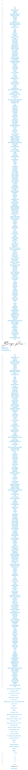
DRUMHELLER (14, 88)
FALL (15, 104)
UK (15, 302)
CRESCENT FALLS (15, 78)
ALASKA (15, 11)
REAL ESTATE (15, 243)
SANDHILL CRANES (15, 262)
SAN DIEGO (15, 260)
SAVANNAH (15, 266)
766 (15, 8)
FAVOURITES (15, 107)
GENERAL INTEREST (15, 125)
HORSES (15, 154)
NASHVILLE (15, 203)
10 (15, 758)
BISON (14, 38)
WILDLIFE (15, 325)
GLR (15, 128)
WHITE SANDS (14, 322)
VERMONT (14, 306)
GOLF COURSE (15, 134)
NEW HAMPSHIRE (15, 208)
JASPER (15, 164)
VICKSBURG (15, 308)
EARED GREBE (14, 92)
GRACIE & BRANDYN (15, 137)
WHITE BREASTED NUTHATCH (15, 320)
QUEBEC (15, 239)
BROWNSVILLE (14, 47)
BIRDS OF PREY (15, 37)
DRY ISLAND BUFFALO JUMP (15, 89)
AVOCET (15, 21)
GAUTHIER (15, 122)
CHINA (14, 65)
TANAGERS (15, 290)
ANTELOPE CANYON (15, 14)
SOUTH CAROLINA (14, 272)
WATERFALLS (15, 316)
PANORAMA (15, 226)
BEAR (15, 30)
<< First (15, 753)
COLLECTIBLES (15, 72)
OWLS (14, 225)
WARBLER (14, 312)
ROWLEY (15, 253)
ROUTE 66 (14, 252)
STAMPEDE (15, 279)
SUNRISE (15, 283)
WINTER (15, 326)
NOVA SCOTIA (15, 219)
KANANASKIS (15, 166)
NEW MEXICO (15, 209)
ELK (15, 98)
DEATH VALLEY (15, 84)
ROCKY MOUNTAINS (15, 249)
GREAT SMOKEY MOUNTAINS (15, 142)
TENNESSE (15, 293)
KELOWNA (14, 168)
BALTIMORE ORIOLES (15, 24)
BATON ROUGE (15, 27)
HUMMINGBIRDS (15, 156)
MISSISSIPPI (15, 192)
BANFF (15, 25)
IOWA (15, 162)
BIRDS (14, 35)
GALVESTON (15, 119)
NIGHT (15, 215)
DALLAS (15, 81)
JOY (15, 165)
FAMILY (15, 105)
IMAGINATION (15, 159)
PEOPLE (15, 231)
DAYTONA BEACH (15, 82)
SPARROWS (15, 275)
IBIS (15, 158)
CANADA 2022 (15, 54)
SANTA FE (14, 263)
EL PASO (15, 95)
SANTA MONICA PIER (15, 265)
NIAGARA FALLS (15, 213)
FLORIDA (15, 114)
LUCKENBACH (15, 186)
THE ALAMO (15, 299)
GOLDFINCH (15, 131)
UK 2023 (15, 303)
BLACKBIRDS (15, 40)
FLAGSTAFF (15, 111)
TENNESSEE (15, 295)
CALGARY (15, 51)
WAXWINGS (15, 317)
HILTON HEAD (15, 149)
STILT (15, 280)
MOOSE (15, 198)
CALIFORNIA (15, 52)
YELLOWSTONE (15, 333)
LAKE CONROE (15, 175)
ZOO (15, 339)
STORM (15, 282)
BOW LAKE (15, 44)
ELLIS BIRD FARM (15, 101)
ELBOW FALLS (14, 97)
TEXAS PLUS (15, 298)
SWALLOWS (15, 286)
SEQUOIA (15, 270)
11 (15, 760)
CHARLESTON (15, 62)
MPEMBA (15, 201)
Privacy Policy (14, 768)
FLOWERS (14, 115)
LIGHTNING (15, 182)
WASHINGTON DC (15, 315)
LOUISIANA (15, 185)
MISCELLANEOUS (15, 191)
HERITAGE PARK (15, 146)
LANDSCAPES (15, 178)
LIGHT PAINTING (15, 181)
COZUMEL (14, 77)
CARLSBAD (15, 60)
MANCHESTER (14, 188)
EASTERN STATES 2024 (15, 94)
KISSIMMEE (15, 171)
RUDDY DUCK (15, 255)
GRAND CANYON (15, 138)
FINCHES (15, 108)
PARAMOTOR (15, 228)
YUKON (15, 336)
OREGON (15, 222)
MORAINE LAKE (15, 199)
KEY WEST (14, 169)
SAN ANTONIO (14, 259)
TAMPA (15, 289)
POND (14, 235)
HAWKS (15, 145)
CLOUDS (15, 70)
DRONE (15, 87)
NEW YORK (15, 212)
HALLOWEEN (15, 144)
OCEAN (15, 221)
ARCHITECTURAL (15, 15)
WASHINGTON (15, 313)
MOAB (14, 194)
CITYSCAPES (15, 68)
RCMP (14, 242)
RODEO (15, 251)
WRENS (15, 329)
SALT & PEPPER (15, 258)
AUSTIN (15, 20)
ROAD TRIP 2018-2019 (15, 248)
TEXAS (15, 296)
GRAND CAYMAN (15, 139)
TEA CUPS (14, 292)
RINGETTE (14, 246)
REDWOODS (15, 245)
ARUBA (15, 18)
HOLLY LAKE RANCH (15, 151)
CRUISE (15, 80)
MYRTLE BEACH (15, 202)
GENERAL (15, 124)
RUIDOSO (15, 256)
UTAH (15, 305)
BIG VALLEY (15, 34)
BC (15, 28)
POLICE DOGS (14, 233)
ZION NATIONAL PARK (15, 337)
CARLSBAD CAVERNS (15, 61)
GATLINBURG (15, 121)
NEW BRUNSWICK (15, 206)
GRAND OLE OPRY (14, 141)
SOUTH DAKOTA (15, 273)
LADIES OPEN (15, 174)
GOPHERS (14, 135)
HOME (14, 152)
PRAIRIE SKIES (14, 238)
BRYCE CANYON (15, 48)
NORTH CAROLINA (14, 216)
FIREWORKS (15, 109)
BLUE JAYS (15, 41)
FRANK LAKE (15, 117)
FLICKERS (14, 112)
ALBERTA (15, 13)
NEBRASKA (15, 205)
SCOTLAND (15, 268)
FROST (15, 118)
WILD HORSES (14, 323)
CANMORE (14, 55)
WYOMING (14, 330)
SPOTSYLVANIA (15, 278)
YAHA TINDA (15, 332)
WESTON (15, 319)
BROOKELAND (14, 45)
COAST (15, 71)
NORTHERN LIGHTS (15, 218)
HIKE (15, 148)
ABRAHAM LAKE (15, 10)
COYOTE (15, 75)
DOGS (14, 85)
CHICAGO (15, 64)
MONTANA (14, 195)
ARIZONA (15, 17)
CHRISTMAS (15, 67)
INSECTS (15, 161)
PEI (15, 229)
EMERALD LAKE (15, 102)
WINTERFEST (15, 327)
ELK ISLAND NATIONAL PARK (15, 99)
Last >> (15, 764)
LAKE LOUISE (15, 176)
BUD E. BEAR (15, 50)
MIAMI (14, 189)
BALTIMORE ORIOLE (15, 23)
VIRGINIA (15, 309)
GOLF (14, 132)
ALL (15, 7)
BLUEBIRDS (15, 42)
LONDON (15, 184)
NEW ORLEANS (15, 211)
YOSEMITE (14, 335)
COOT (14, 74)
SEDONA (15, 269)
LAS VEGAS (15, 179)
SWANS (15, 288)
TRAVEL (15, 300)
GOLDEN (15, 129)
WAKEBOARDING (15, 310)
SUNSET (15, 285)
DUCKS (15, 91)
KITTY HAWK (15, 172)
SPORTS (15, 276)
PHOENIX (15, 232)
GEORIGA (15, 127)
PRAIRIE (15, 236)
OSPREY (15, 223)
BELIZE (15, 32)
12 (15, 761)
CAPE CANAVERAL (14, 58)
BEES (15, 31)
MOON (15, 196)
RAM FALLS (15, 241)
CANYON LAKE (14, 57)
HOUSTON (14, 155)
